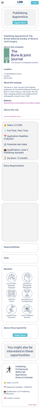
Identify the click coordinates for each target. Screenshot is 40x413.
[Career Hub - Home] (20, 3)
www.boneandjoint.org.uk (12, 116)
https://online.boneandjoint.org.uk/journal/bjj (22, 103)
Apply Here (20, 22)
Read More (20, 335)
